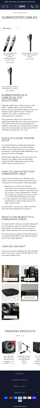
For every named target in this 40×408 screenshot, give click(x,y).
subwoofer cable (27, 224)
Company (19, 373)
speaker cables (13, 107)
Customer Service (19, 380)
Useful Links (19, 386)
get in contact (16, 253)
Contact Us (19, 392)
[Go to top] (34, 394)
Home (14, 13)
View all (20, 336)
